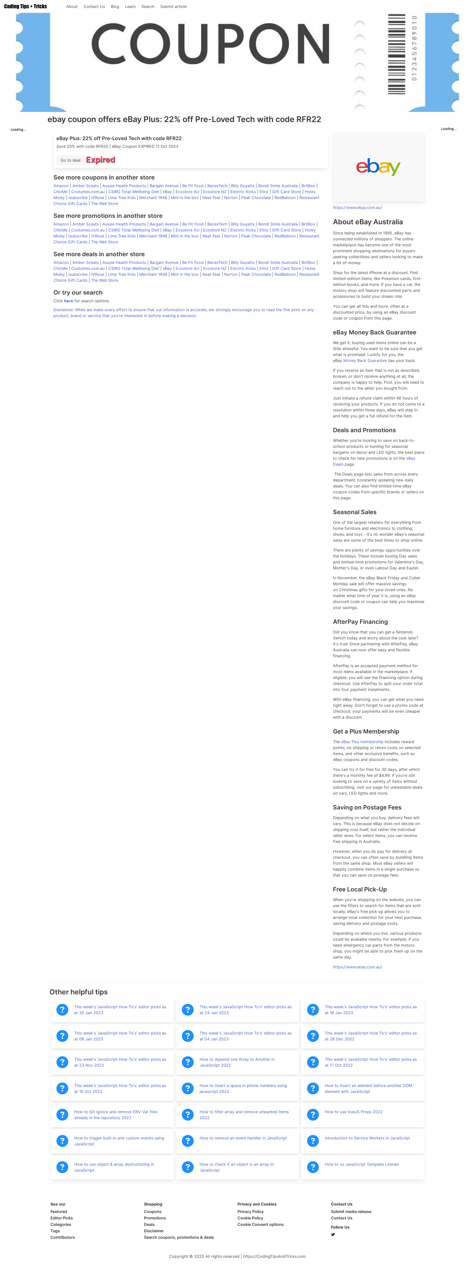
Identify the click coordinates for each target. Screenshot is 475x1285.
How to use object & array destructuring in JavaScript (114, 1167)
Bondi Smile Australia (278, 185)
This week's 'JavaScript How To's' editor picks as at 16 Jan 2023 (371, 1009)
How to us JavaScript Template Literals (362, 1164)
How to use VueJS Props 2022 (354, 1111)
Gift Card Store (287, 191)
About (72, 6)
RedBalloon (286, 197)
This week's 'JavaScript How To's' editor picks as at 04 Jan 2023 (246, 1036)
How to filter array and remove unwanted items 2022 (244, 1114)
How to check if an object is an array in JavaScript (237, 1167)
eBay (168, 191)
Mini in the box (185, 197)
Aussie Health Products (124, 185)
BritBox (309, 185)
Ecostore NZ (215, 191)
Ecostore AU (188, 191)
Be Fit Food (193, 185)
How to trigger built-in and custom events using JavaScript (119, 1140)
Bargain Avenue (165, 185)
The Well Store (104, 203)
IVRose (98, 197)
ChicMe (61, 191)
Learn (130, 6)
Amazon (61, 185)
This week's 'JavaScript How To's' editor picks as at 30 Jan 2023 (120, 1009)
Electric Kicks (243, 191)
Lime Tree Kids (122, 197)
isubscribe (79, 197)
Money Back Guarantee (365, 360)
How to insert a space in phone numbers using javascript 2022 (243, 1088)
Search (148, 6)
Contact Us (94, 6)
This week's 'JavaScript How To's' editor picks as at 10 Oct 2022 (120, 1088)
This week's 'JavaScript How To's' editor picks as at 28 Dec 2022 (371, 1036)
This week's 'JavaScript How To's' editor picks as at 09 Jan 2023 (120, 1036)
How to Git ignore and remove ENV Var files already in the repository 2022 (115, 1114)
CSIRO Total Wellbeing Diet (134, 191)
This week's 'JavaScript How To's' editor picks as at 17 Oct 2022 (371, 1062)
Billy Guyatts (243, 185)
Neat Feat (212, 197)
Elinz (265, 191)
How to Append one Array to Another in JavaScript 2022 (237, 1062)
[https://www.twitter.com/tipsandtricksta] (378, 1234)
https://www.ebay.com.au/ (357, 207)
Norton (231, 197)
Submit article (173, 6)
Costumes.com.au (88, 191)
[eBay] (379, 167)
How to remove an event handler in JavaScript (243, 1137)
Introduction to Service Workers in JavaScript (367, 1137)
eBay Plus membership (362, 741)
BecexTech (218, 185)
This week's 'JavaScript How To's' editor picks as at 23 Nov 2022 (120, 1062)
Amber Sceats (86, 185)
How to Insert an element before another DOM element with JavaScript (368, 1088)
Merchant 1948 (153, 197)
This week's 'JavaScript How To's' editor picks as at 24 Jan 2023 (246, 1009)
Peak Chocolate (256, 197)
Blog (115, 6)
